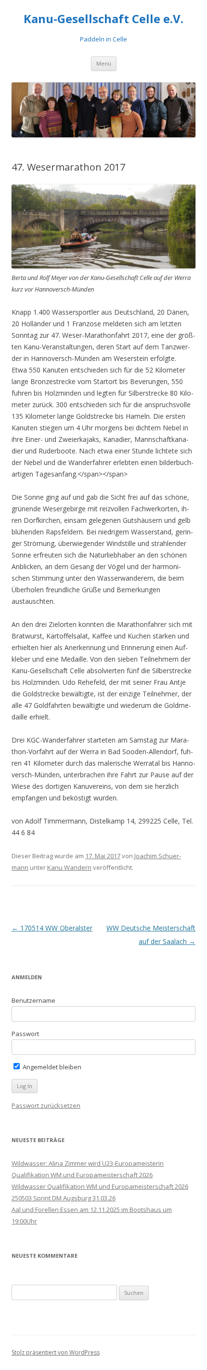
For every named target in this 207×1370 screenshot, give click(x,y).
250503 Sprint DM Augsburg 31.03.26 (64, 1198)
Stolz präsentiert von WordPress (56, 1352)
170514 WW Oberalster (52, 927)
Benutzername (33, 1000)
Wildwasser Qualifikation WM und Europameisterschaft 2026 (100, 1186)
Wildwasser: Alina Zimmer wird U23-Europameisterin (88, 1163)
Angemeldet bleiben (51, 1067)
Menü (103, 63)
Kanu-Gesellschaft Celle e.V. (103, 19)
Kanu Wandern (69, 867)
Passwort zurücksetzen (46, 1105)
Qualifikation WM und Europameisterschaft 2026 (82, 1174)
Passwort (25, 1033)
